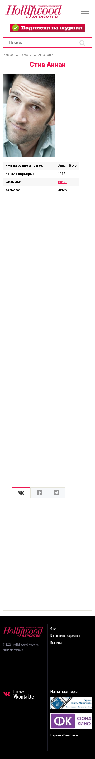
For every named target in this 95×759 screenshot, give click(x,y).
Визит (62, 182)
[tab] (21, 492)
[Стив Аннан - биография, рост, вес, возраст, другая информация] (29, 156)
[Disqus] (47, 266)
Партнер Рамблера (64, 735)
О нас (53, 629)
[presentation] (21, 493)
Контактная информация (65, 636)
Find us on (23, 695)
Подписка (56, 643)
